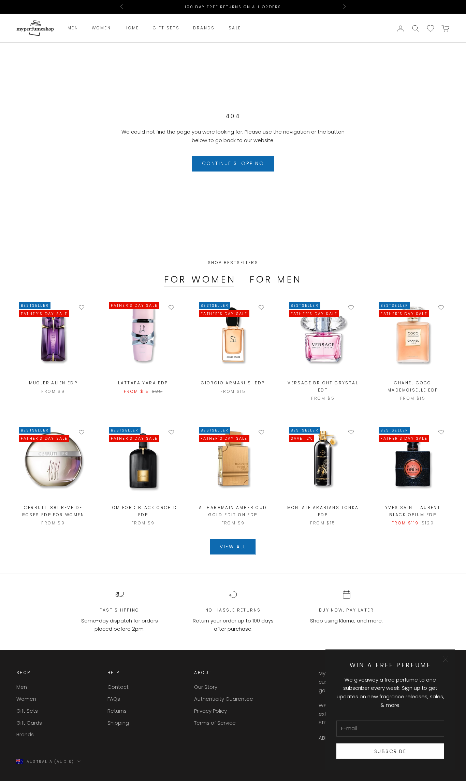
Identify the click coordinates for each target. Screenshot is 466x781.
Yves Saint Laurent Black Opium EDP (412, 511)
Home (132, 28)
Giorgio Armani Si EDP (233, 383)
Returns (117, 710)
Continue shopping (233, 163)
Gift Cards (29, 722)
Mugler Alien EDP (53, 383)
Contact (118, 686)
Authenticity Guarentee (223, 698)
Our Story (205, 686)
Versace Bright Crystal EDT (323, 386)
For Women (200, 279)
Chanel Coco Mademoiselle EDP (413, 386)
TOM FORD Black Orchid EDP (143, 511)
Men (73, 28)
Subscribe (390, 751)
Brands (204, 28)
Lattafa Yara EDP (143, 383)
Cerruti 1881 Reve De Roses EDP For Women (53, 511)
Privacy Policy (210, 710)
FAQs (113, 698)
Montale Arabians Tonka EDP (323, 511)
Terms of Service (215, 722)
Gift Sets (166, 28)
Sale (235, 28)
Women (101, 28)
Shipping (118, 722)
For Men (276, 279)
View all (233, 546)
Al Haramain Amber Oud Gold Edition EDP (233, 511)
